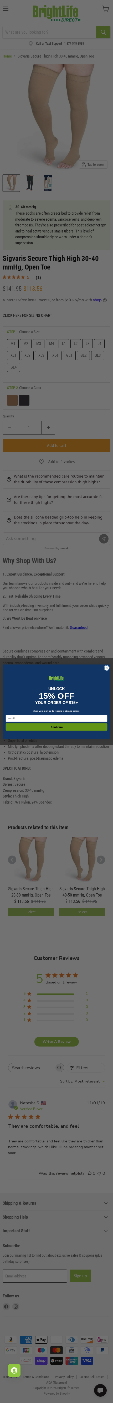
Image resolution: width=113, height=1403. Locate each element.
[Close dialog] (106, 667)
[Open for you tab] (14, 1370)
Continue (56, 726)
